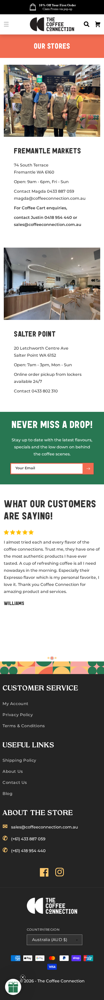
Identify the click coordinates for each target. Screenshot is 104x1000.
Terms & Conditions (24, 725)
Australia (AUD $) (49, 939)
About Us (13, 771)
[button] (6, 24)
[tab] (48, 658)
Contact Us (15, 782)
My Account (16, 703)
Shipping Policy (19, 760)
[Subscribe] (88, 469)
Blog (7, 793)
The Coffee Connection (61, 981)
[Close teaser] (22, 977)
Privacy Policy (18, 714)
